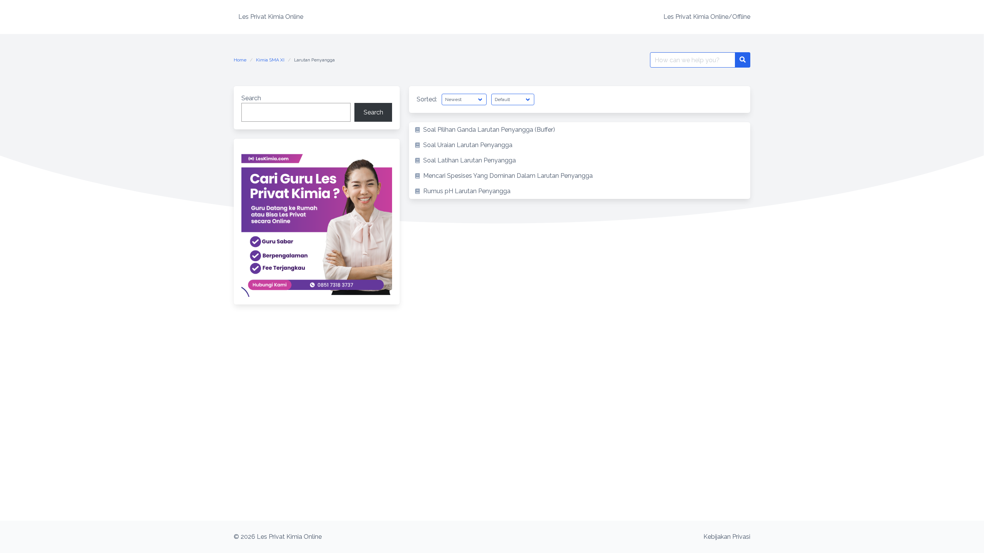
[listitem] (579, 129)
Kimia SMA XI (270, 60)
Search (251, 98)
